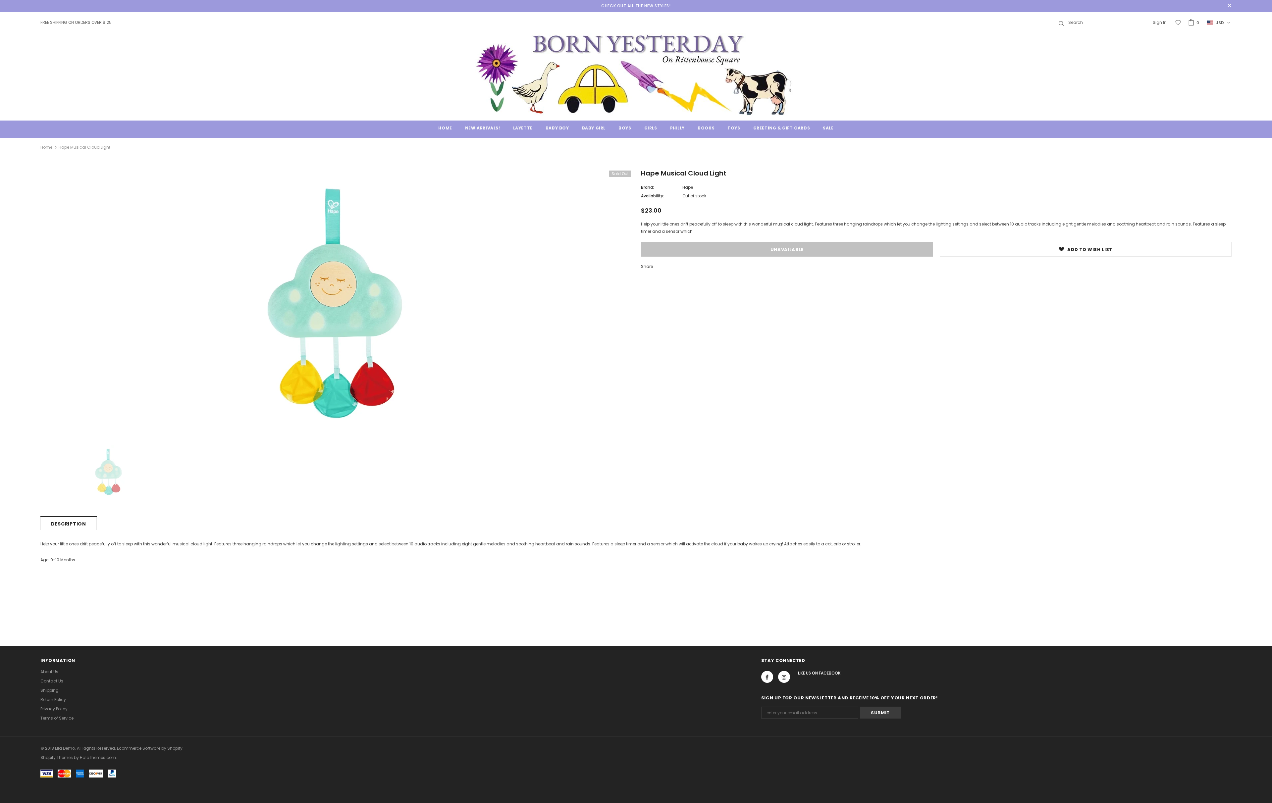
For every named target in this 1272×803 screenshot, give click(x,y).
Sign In (1160, 22)
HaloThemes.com (98, 757)
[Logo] (636, 74)
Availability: (652, 196)
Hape (687, 187)
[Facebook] (767, 677)
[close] (1229, 6)
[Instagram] (784, 677)
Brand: (647, 187)
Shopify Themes (56, 757)
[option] (335, 303)
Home (46, 147)
